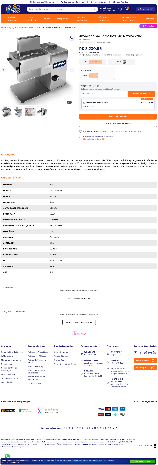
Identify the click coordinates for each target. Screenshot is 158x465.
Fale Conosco (142, 360)
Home (3, 27)
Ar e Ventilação (31, 19)
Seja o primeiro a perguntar (79, 322)
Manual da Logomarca (11, 360)
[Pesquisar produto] (95, 9)
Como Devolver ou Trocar (65, 364)
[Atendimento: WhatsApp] (7, 456)
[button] (71, 69)
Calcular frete (141, 93)
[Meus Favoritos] (120, 9)
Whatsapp (141, 367)
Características (11, 177)
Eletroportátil (62, 18)
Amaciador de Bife (27, 27)
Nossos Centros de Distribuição (9, 369)
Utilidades (149, 18)
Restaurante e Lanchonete (129, 19)
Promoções (149, 26)
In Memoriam (7, 356)
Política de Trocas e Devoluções (36, 371)
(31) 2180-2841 (90, 355)
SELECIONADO (118, 104)
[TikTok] (145, 353)
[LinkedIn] (155, 353)
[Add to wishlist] (71, 37)
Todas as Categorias (12, 19)
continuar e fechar (143, 461)
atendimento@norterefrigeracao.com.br (120, 372)
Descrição (7, 154)
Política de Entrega (36, 366)
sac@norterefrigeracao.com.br (93, 364)
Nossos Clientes (61, 356)
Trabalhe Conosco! (9, 378)
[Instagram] (150, 353)
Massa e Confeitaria (81, 19)
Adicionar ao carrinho (118, 123)
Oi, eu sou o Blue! (8, 374)
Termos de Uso (34, 383)
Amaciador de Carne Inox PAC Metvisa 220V (57, 27)
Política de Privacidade (10, 462)
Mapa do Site (6, 382)
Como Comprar (61, 352)
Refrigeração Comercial (104, 19)
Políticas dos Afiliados (37, 356)
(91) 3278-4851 (117, 363)
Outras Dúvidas (60, 360)
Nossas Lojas (100, 2)
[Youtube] (136, 353)
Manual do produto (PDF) (94, 139)
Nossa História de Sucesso (12, 352)
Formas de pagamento (134, 55)
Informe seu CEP (145, 9)
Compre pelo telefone (74, 2)
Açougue (46, 18)
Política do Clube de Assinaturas (36, 378)
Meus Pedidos (122, 2)
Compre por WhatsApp (43, 2)
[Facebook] (140, 353)
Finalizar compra (118, 116)
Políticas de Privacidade (38, 352)
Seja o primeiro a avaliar (79, 298)
